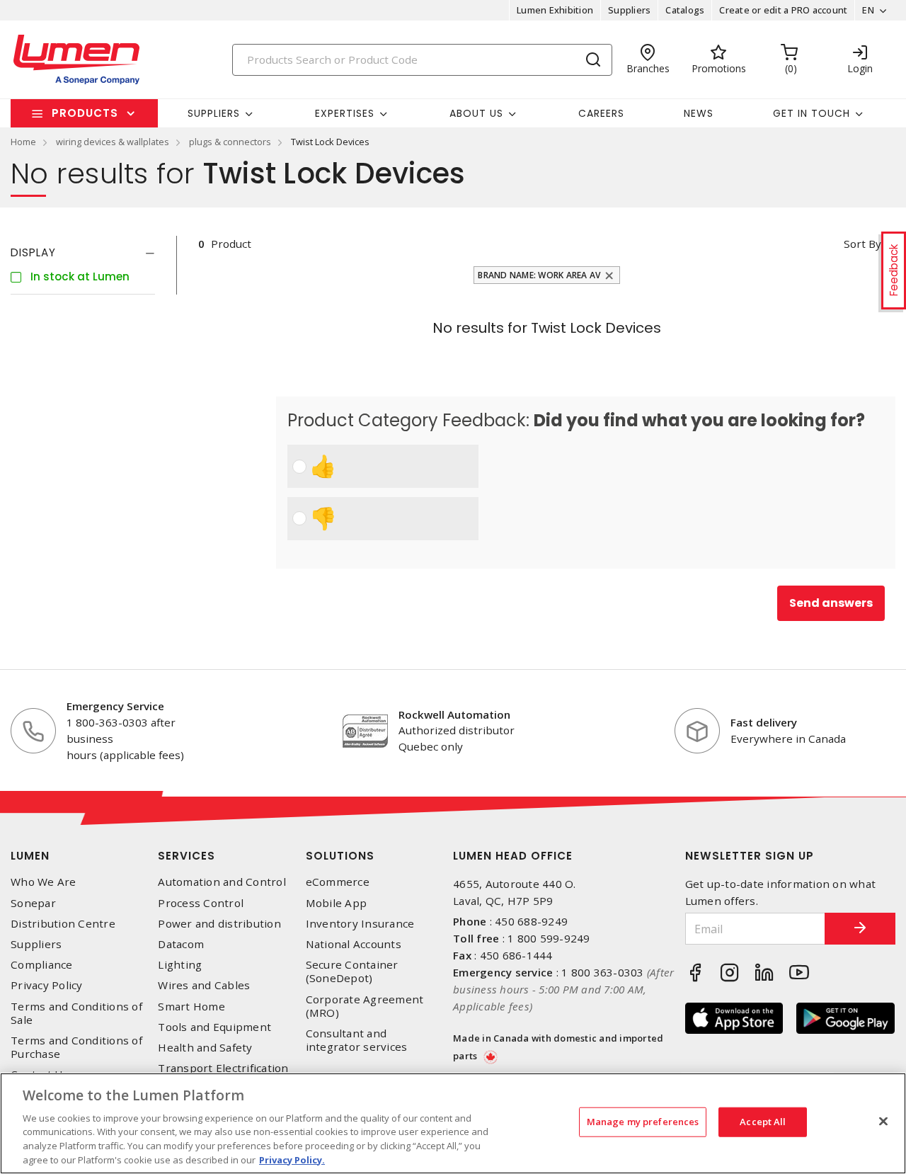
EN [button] (868, 10)
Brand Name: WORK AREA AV (539, 275)
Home (23, 141)
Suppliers (629, 10)
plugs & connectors (230, 141)
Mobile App (336, 903)
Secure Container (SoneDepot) (352, 971)
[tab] (83, 252)
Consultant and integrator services (357, 1040)
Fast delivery (763, 722)
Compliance (42, 964)
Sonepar (33, 903)
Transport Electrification (223, 1068)
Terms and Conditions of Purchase (76, 1047)
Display (33, 252)
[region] (453, 1123)
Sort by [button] (862, 243)
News (698, 113)
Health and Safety (205, 1047)
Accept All (763, 1121)
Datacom (181, 944)
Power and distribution (219, 923)
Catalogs (684, 10)
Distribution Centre (63, 923)
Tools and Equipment (214, 1027)
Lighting (180, 964)
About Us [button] (476, 113)
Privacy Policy (47, 985)
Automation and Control (222, 882)
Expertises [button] (344, 113)
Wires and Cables (204, 985)
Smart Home (191, 1006)
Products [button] (85, 113)
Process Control (200, 903)
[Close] (883, 1121)
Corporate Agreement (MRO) (365, 1006)
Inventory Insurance (360, 923)
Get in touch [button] (811, 113)
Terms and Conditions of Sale (76, 1013)
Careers (601, 113)
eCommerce (337, 882)
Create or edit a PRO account (783, 10)
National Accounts (353, 944)
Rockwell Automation (454, 714)
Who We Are (43, 882)
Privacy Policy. (292, 1159)
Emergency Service (115, 706)
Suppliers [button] (214, 113)
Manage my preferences (643, 1121)
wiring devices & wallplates (112, 141)
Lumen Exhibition (555, 10)
